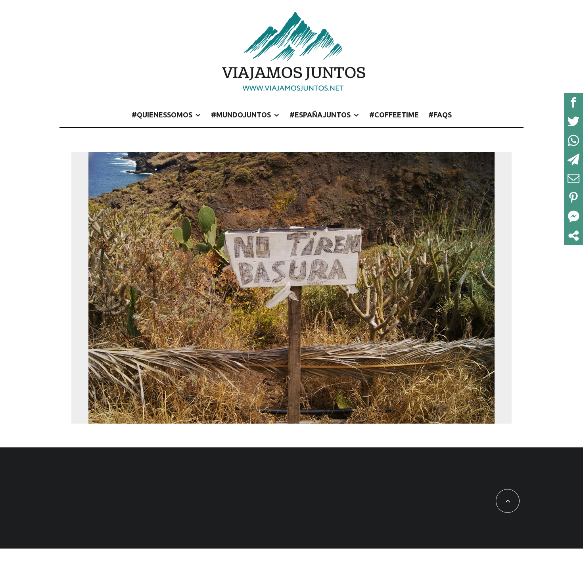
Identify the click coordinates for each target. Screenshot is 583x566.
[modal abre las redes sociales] (573, 235)
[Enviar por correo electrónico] (573, 178)
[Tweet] (573, 121)
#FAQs (440, 115)
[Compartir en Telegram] (573, 159)
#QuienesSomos (162, 115)
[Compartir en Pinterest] (573, 197)
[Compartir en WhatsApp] (573, 140)
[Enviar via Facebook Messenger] (573, 216)
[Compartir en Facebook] (573, 102)
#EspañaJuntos (320, 115)
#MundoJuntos (241, 115)
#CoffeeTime (394, 115)
